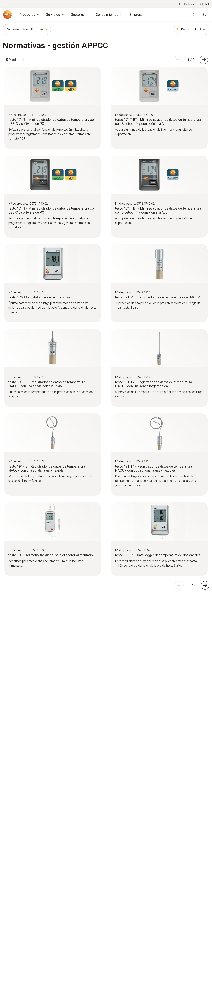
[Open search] (192, 14)
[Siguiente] (204, 60)
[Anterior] (178, 60)
